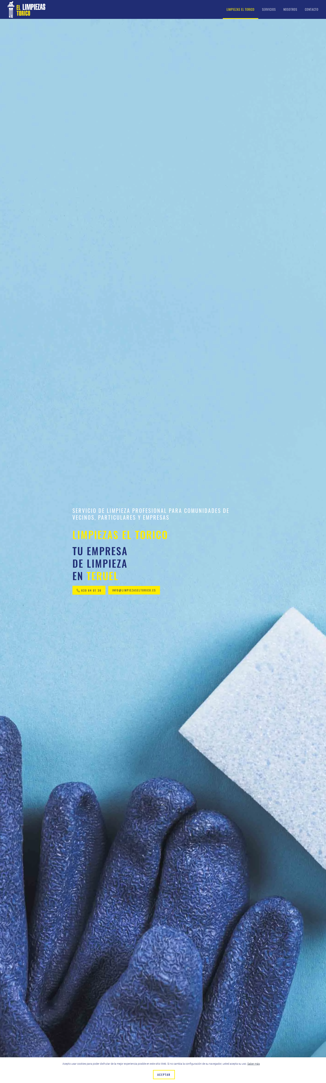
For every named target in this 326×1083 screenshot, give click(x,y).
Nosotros (290, 9)
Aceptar (164, 1075)
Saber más (253, 1063)
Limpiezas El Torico (240, 9)
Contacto (311, 9)
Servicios (269, 9)
